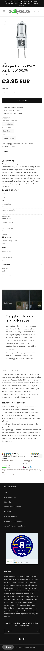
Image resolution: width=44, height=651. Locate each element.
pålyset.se (18, 647)
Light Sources (8, 131)
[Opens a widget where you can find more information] (8, 647)
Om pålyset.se (10, 497)
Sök (5, 492)
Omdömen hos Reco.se (13, 521)
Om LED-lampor (10, 516)
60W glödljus (8, 124)
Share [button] (6, 151)
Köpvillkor (8, 502)
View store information (13, 113)
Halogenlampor (9, 138)
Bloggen (7, 512)
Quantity (5, 88)
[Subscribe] (37, 631)
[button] (4, 10)
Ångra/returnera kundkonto (15, 526)
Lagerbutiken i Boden (12, 507)
